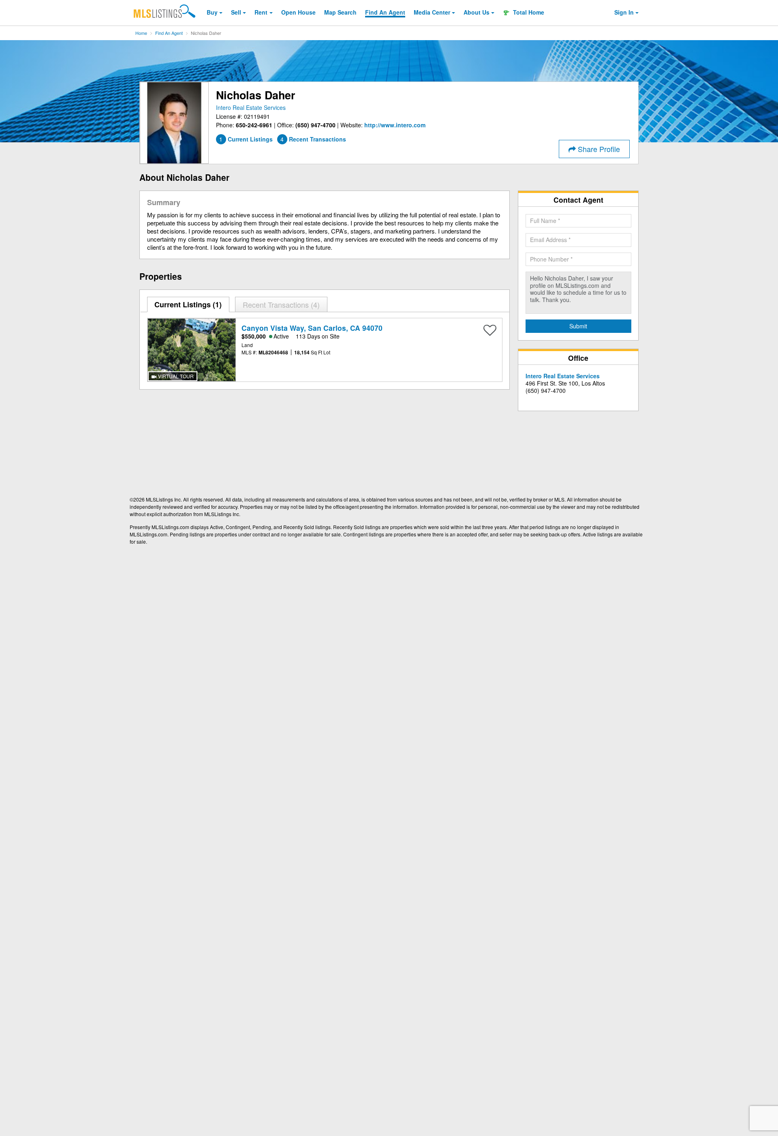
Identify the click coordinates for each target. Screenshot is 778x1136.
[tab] (188, 304)
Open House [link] (298, 12)
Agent (385, 12)
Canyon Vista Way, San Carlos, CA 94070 (312, 328)
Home (141, 33)
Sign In (624, 12)
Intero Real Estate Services (251, 107)
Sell (236, 12)
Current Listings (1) (188, 304)
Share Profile (598, 149)
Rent (260, 12)
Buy (212, 12)
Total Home (527, 12)
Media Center (432, 12)
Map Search (340, 12)
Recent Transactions (280, 304)
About (476, 12)
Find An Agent (169, 33)
